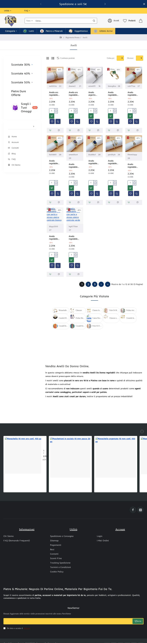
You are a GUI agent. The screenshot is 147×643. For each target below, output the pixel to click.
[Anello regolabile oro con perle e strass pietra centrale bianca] (55, 215)
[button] (51, 116)
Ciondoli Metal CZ (63, 318)
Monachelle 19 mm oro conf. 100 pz (43, 452)
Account (120, 529)
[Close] (144, 4)
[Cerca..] (94, 20)
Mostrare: (130, 58)
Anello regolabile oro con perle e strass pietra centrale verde (75, 237)
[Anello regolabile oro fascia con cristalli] (133, 143)
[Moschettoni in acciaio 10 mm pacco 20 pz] (70, 457)
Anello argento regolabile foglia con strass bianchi (92, 93)
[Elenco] (53, 58)
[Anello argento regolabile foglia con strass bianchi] (94, 75)
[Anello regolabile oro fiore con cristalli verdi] (114, 75)
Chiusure (79, 310)
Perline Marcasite (80, 318)
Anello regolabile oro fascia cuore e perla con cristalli (114, 162)
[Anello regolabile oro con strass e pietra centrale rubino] (133, 75)
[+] (56, 109)
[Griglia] (47, 58)
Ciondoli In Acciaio (131, 318)
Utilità (73, 529)
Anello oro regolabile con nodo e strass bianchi (74, 93)
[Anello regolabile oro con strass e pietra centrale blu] (94, 143)
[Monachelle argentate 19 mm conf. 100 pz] (115, 457)
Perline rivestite (131, 310)
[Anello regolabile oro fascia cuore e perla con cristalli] (114, 143)
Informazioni (26, 529)
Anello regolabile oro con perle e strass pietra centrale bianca (55, 237)
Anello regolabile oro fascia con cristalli (133, 165)
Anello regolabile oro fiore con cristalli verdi (113, 93)
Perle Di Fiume (97, 326)
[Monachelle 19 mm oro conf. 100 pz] (23, 455)
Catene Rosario (97, 318)
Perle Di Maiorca (114, 310)
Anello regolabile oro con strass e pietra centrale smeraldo (53, 162)
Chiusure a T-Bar (114, 318)
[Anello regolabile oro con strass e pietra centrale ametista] (74, 143)
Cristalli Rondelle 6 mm (63, 326)
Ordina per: (111, 58)
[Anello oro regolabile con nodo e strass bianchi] (74, 75)
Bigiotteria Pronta (73, 37)
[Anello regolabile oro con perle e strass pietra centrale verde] (74, 215)
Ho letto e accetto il (18, 628)
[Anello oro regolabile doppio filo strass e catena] (55, 75)
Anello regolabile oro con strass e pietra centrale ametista (73, 165)
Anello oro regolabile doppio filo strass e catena (53, 93)
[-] (56, 112)
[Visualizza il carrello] (141, 21)
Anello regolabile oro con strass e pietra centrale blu (93, 162)
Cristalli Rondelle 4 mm (80, 326)
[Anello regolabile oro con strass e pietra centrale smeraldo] (55, 143)
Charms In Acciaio (97, 310)
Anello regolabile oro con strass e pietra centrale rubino (132, 93)
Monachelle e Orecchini (63, 310)
